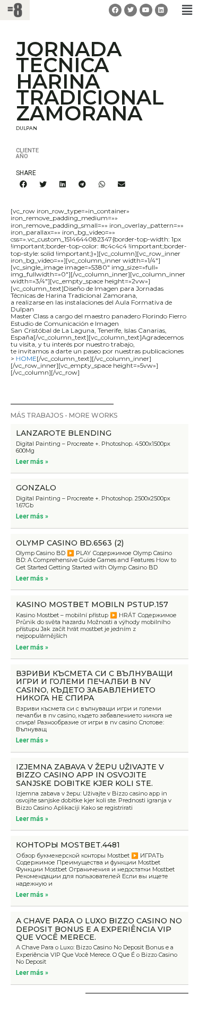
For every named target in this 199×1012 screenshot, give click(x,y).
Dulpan (26, 128)
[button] (187, 10)
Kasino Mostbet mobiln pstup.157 (92, 604)
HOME (26, 358)
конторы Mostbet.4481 (68, 845)
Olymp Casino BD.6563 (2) (70, 543)
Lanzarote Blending (63, 433)
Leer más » (32, 461)
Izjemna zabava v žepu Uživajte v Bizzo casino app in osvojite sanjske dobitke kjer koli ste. (90, 775)
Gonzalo (36, 487)
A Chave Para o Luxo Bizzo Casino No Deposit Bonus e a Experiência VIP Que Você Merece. (99, 929)
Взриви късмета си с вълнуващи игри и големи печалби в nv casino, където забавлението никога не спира (94, 686)
